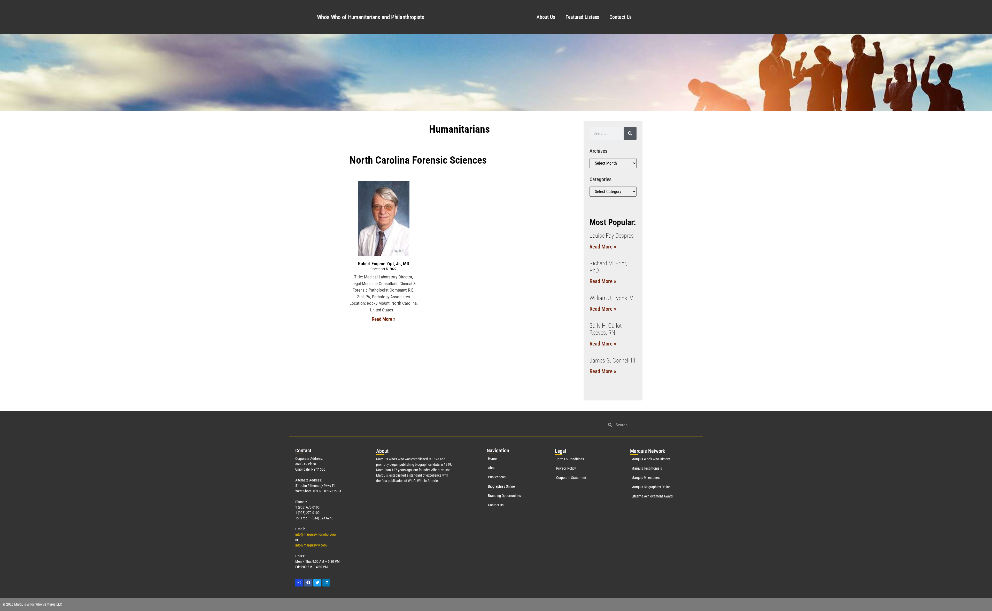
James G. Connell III (613, 360)
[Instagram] (299, 582)
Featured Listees (582, 17)
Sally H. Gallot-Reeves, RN (606, 329)
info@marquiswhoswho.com (315, 534)
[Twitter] (317, 582)
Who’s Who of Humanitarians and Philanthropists (370, 17)
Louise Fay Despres (612, 235)
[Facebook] (308, 582)
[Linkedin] (326, 582)
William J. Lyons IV (611, 298)
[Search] (630, 133)
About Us (546, 17)
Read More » (383, 319)
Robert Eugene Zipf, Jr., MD (383, 263)
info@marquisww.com (311, 545)
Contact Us (620, 17)
